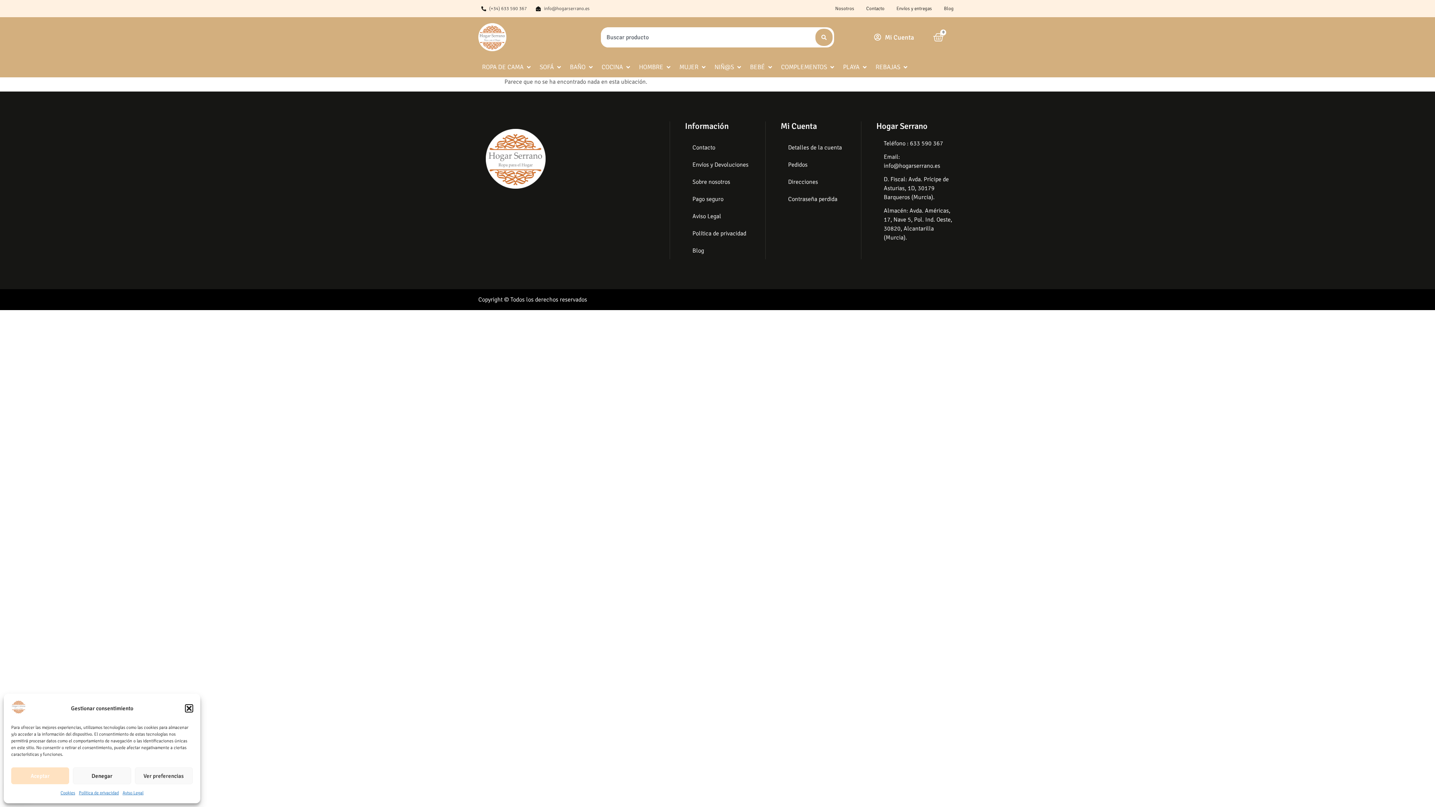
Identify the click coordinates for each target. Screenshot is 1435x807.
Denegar (102, 776)
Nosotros (844, 9)
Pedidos (798, 164)
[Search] (824, 37)
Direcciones (803, 182)
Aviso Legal (133, 793)
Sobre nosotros (711, 182)
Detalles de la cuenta (815, 147)
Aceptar (40, 776)
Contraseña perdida (812, 199)
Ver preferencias (164, 776)
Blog (949, 9)
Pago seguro (707, 199)
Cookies (68, 793)
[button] (189, 708)
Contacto (875, 9)
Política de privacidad (99, 793)
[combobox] (707, 37)
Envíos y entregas (914, 9)
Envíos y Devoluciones (720, 164)
